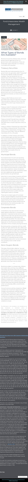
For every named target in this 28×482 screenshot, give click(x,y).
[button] (21, 16)
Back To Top (22, 476)
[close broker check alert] (26, 1)
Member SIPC (11, 444)
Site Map (2, 472)
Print (4, 37)
